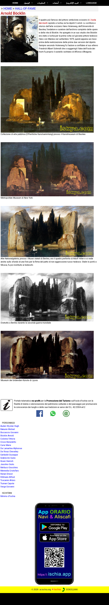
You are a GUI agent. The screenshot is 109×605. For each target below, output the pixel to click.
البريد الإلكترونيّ (72, 3)
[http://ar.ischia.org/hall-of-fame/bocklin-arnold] (66, 413)
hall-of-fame (25, 8)
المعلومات (41, 3)
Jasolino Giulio (7, 464)
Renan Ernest (6, 474)
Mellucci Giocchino (9, 467)
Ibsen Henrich (6, 461)
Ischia (57, 589)
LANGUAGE (91, 3)
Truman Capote (7, 483)
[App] (54, 543)
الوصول (27, 3)
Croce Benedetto (8, 442)
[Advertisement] (53, 599)
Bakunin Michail (7, 429)
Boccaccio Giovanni (9, 432)
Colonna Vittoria (7, 439)
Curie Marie (5, 445)
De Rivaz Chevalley (9, 451)
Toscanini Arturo (7, 480)
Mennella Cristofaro (9, 470)
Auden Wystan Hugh (9, 426)
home (7, 8)
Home (15, 3)
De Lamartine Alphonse (11, 448)
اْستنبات (56, 3)
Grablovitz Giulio (8, 458)
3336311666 (71, 589)
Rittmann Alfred (7, 477)
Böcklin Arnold (7, 435)
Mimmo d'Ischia (7, 496)
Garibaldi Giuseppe (9, 454)
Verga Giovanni (7, 486)
